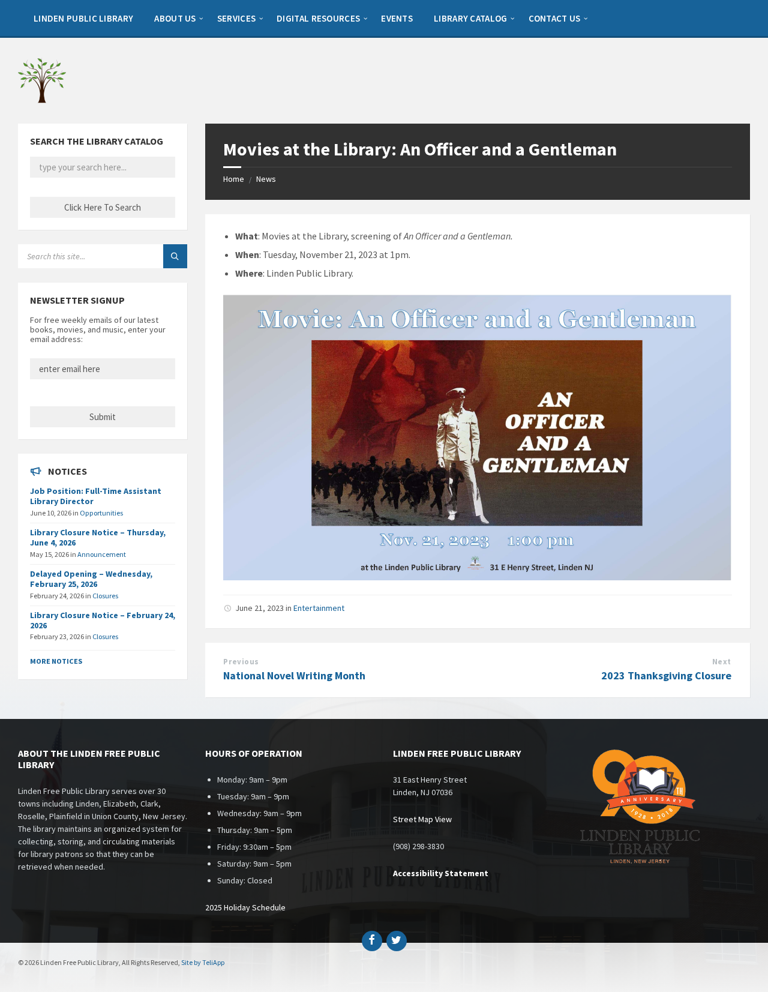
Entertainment (318, 608)
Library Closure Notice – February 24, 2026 (102, 620)
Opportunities (101, 512)
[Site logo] (42, 100)
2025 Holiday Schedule (245, 907)
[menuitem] (83, 18)
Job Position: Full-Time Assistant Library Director (95, 496)
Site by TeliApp (202, 962)
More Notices (56, 661)
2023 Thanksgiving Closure (666, 675)
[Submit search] (175, 256)
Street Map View (422, 819)
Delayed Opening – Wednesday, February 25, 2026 (91, 578)
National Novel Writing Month (294, 675)
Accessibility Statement (440, 873)
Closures (105, 595)
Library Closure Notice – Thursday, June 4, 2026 (98, 537)
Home (233, 178)
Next (721, 662)
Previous (241, 662)
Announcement (101, 554)
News (266, 178)
